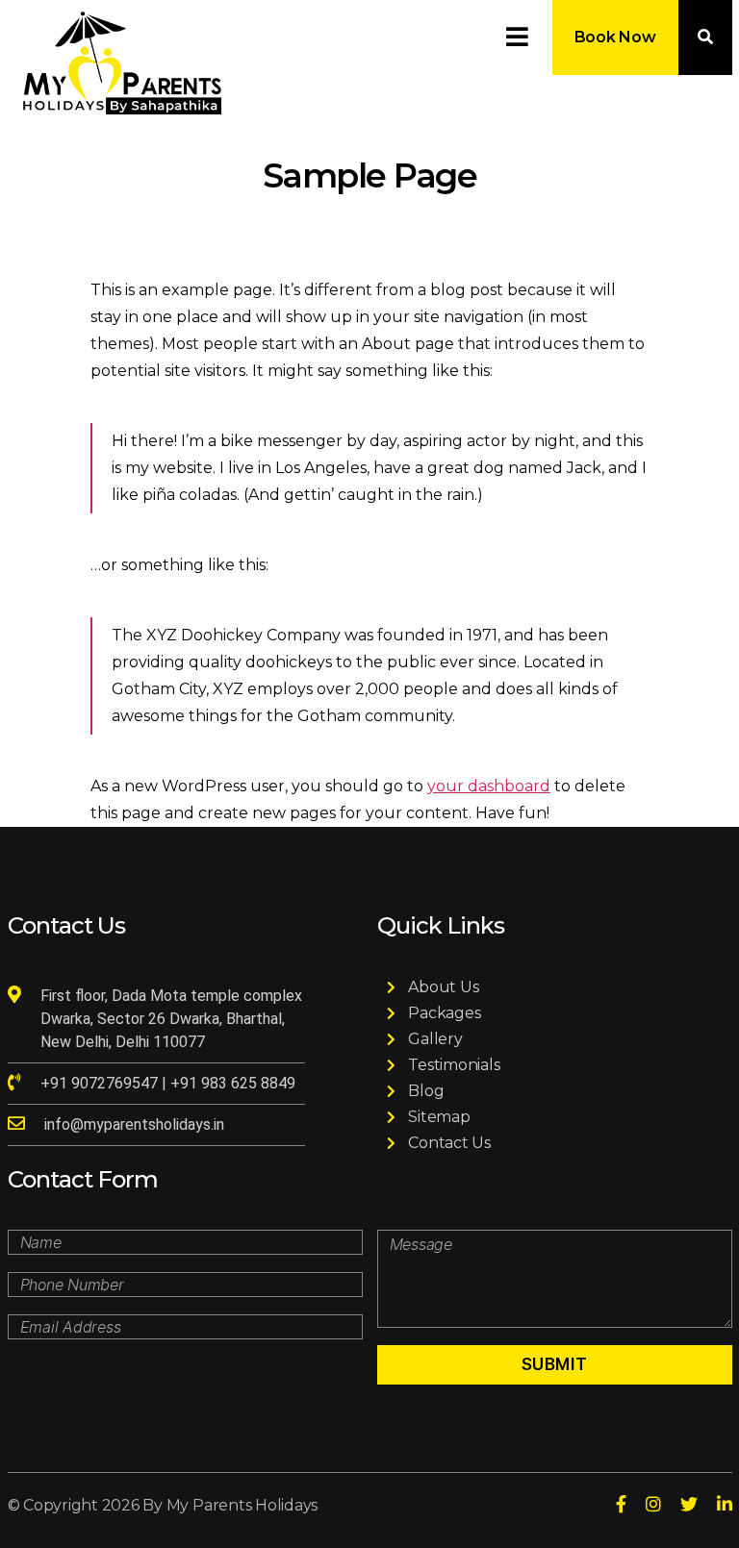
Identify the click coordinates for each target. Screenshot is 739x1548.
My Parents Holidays (242, 1505)
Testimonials (453, 1065)
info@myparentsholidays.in (134, 1124)
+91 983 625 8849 (232, 1083)
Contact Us (449, 1143)
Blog (426, 1091)
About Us (443, 987)
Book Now (615, 37)
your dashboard (488, 786)
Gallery (435, 1039)
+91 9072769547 (101, 1083)
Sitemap (439, 1117)
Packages (444, 1013)
